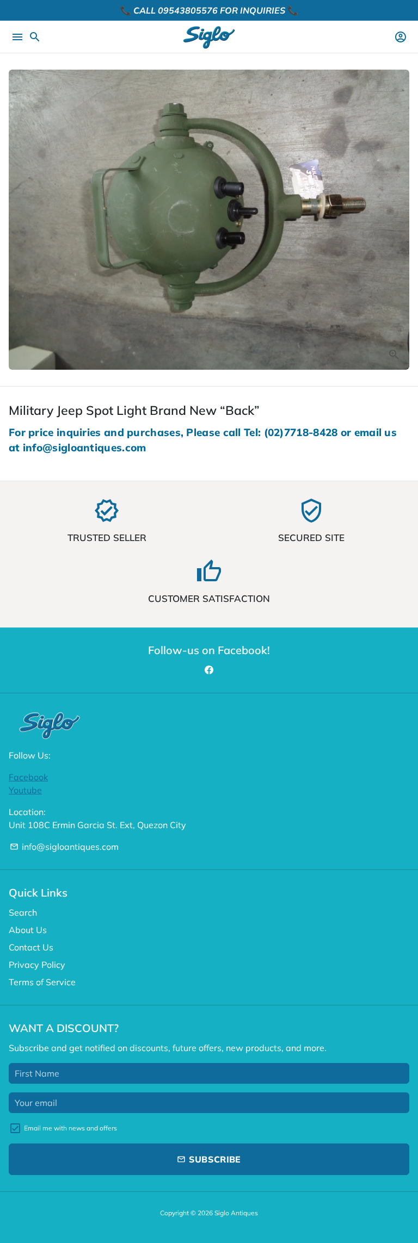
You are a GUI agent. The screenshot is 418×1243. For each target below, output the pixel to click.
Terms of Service (42, 982)
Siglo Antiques (236, 1213)
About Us (28, 929)
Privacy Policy (37, 964)
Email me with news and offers (70, 1128)
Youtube (25, 790)
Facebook (28, 777)
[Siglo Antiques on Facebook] (209, 669)
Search (23, 912)
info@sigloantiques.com (64, 846)
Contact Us (31, 947)
